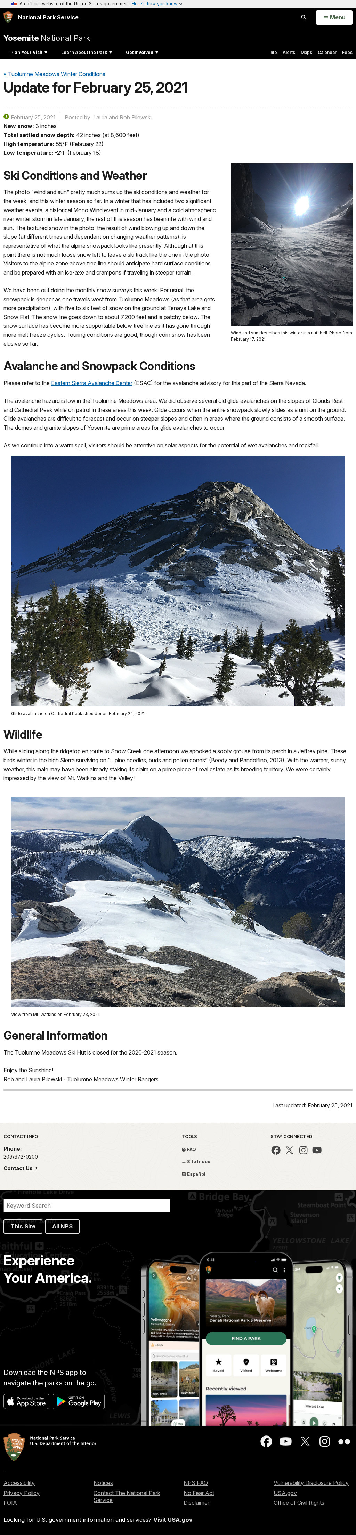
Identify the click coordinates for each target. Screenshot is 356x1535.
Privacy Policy (21, 1492)
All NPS (62, 1226)
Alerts (289, 52)
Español (195, 1174)
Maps (306, 52)
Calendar (327, 52)
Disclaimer (196, 1502)
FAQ (191, 1149)
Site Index (198, 1161)
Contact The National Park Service (127, 1496)
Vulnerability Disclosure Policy (311, 1482)
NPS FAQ (196, 1482)
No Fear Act (199, 1492)
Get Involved (139, 52)
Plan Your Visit (26, 52)
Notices (103, 1482)
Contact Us (18, 1168)
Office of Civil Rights (299, 1502)
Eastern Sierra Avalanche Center (91, 383)
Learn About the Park (84, 52)
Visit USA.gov (173, 1519)
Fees (347, 52)
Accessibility (19, 1482)
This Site (22, 1226)
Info (273, 52)
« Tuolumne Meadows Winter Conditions (54, 74)
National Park (46, 37)
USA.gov (285, 1492)
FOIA (10, 1502)
